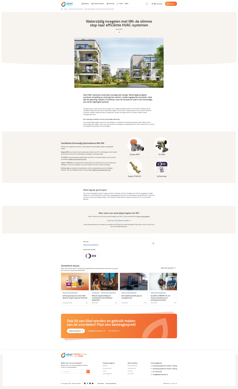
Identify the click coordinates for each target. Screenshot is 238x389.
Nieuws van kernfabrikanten (76, 9)
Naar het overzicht (167, 268)
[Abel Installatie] (67, 4)
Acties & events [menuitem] (99, 3)
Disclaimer (101, 383)
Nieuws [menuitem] (86, 3)
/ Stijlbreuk (173, 383)
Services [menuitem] (111, 3)
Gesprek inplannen (75, 331)
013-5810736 (113, 331)
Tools (104, 371)
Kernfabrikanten (133, 365)
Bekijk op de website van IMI (77, 159)
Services (130, 371)
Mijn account (158, 4)
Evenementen (107, 368)
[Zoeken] (147, 4)
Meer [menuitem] (126, 3)
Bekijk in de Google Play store (101, 170)
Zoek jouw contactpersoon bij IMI (118, 220)
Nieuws (66, 9)
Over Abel (131, 373)
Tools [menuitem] (121, 3)
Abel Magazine (107, 373)
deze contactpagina (143, 216)
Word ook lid (171, 4)
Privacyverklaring (111, 383)
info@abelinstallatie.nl (95, 331)
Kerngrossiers (132, 368)
